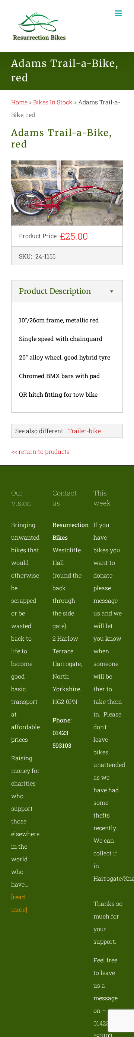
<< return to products (40, 451)
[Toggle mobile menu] (119, 13)
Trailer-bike (84, 431)
